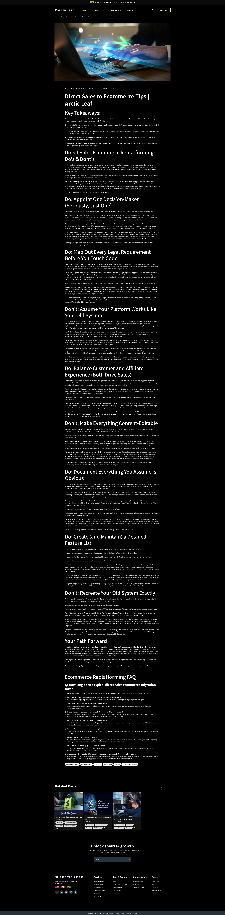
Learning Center (117, 887)
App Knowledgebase (138, 887)
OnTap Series (116, 890)
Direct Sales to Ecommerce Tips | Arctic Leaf (79, 17)
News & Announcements (120, 884)
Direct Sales (97, 894)
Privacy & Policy (120, 913)
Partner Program (156, 890)
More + (57, 828)
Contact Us (155, 887)
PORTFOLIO (131, 10)
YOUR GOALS (83, 10)
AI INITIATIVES (115, 10)
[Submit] (129, 860)
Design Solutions (98, 887)
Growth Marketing (99, 881)
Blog (62, 17)
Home (57, 17)
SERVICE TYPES (99, 10)
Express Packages (99, 897)
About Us (154, 884)
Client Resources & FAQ (139, 881)
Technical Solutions (99, 890)
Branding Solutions (99, 884)
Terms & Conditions (132, 913)
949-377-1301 (155, 881)
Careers (154, 894)
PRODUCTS (143, 10)
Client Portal (136, 884)
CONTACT (163, 10)
